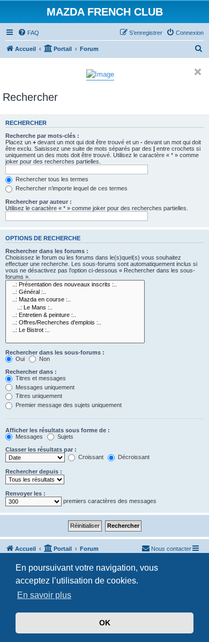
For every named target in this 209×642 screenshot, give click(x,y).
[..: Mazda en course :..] (75, 300)
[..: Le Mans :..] (75, 308)
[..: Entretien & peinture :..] (75, 315)
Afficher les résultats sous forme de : (57, 430)
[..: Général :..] (75, 292)
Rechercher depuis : (33, 471)
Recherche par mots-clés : (42, 135)
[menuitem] (28, 32)
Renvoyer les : (25, 493)
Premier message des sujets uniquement (68, 405)
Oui (19, 359)
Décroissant (133, 457)
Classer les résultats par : (41, 449)
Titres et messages (40, 378)
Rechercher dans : (31, 371)
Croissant (90, 457)
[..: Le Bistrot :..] (75, 330)
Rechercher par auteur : (38, 201)
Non (44, 359)
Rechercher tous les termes (51, 179)
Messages (28, 436)
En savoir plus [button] (44, 595)
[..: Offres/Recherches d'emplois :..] (75, 323)
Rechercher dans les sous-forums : (54, 352)
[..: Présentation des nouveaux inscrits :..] (75, 285)
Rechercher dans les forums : (46, 251)
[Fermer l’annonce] (198, 72)
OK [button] (104, 622)
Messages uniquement (44, 387)
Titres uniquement (38, 396)
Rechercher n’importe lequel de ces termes (71, 188)
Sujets (64, 436)
